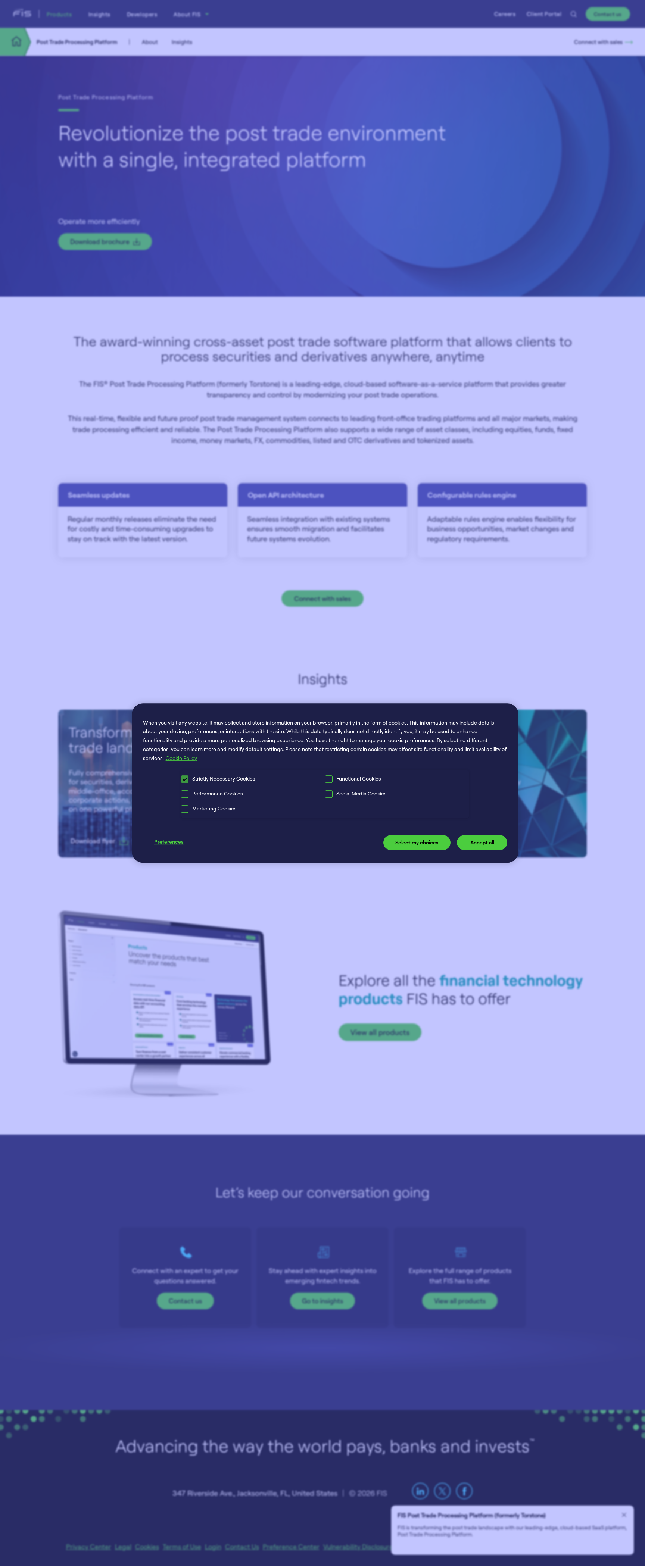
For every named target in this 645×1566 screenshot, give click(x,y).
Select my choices (417, 843)
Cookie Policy (181, 758)
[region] (325, 783)
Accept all (482, 843)
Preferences (169, 842)
